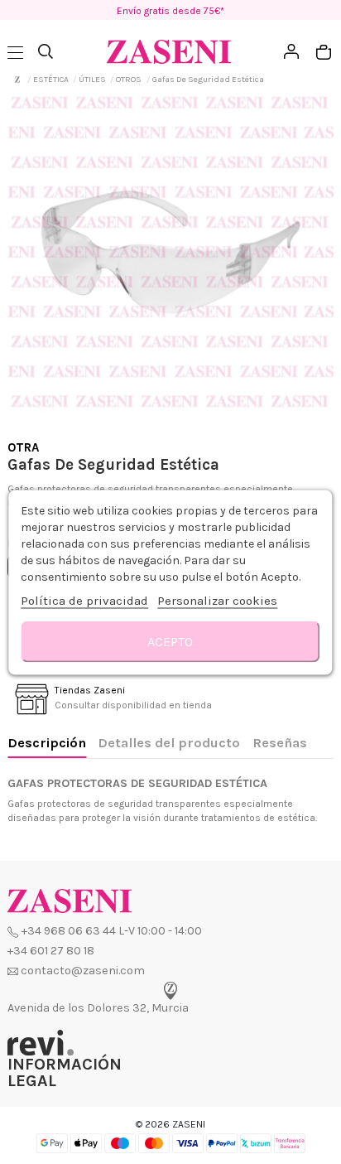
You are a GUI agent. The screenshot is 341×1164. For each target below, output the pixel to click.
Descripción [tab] (46, 743)
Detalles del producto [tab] (169, 743)
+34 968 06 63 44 (69, 931)
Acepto (170, 641)
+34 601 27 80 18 (50, 951)
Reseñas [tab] (279, 743)
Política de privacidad (84, 599)
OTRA (23, 447)
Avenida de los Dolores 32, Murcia (98, 1008)
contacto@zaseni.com (83, 971)
